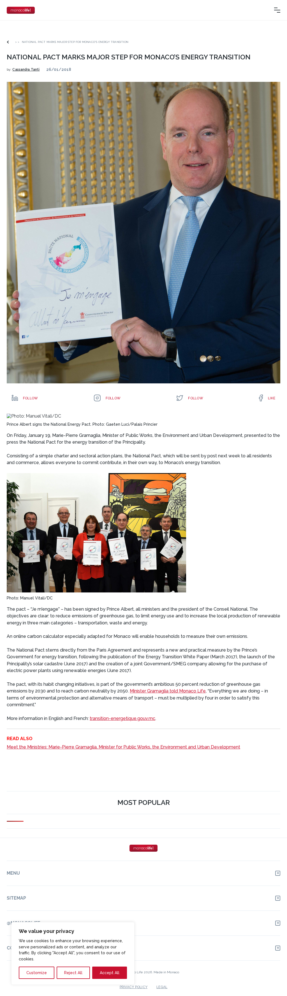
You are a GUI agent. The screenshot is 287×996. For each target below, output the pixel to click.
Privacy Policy (133, 987)
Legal (161, 987)
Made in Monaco (166, 972)
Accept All (109, 972)
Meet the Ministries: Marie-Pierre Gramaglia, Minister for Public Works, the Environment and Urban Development (123, 747)
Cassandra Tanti (26, 69)
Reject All (73, 972)
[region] (73, 953)
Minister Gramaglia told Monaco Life (168, 691)
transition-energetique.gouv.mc (122, 718)
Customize (36, 972)
